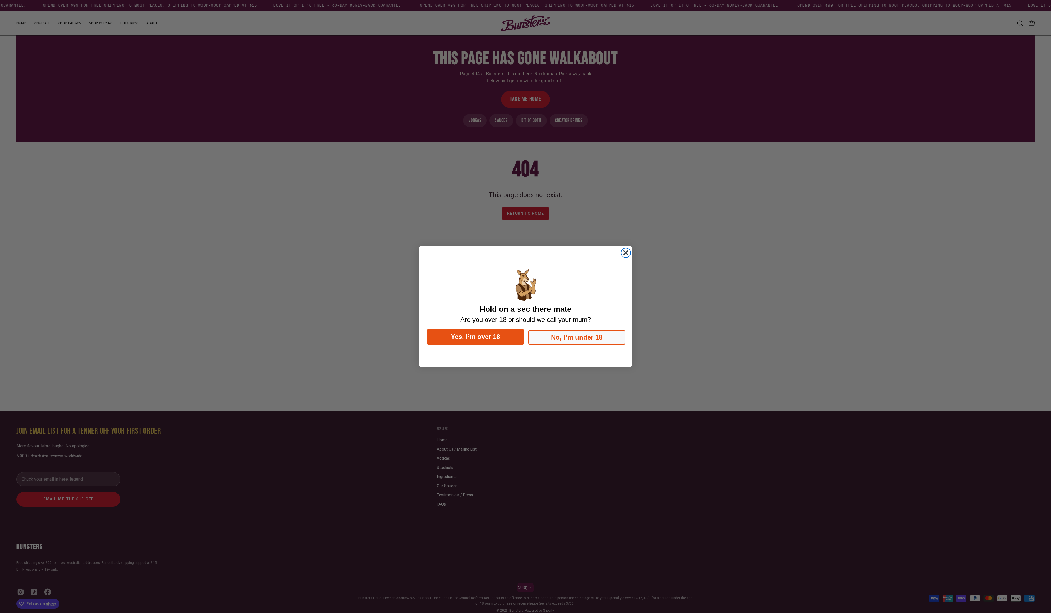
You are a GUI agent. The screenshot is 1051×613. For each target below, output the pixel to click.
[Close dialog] (626, 253)
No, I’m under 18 (576, 337)
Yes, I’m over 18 (475, 336)
